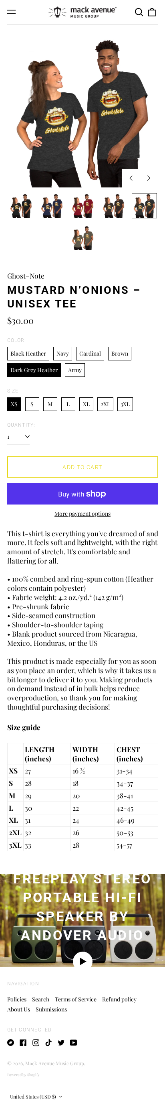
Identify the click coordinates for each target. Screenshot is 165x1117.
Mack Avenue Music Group (54, 1063)
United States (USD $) (33, 1096)
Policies (16, 999)
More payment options (82, 513)
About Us (18, 1009)
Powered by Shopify (23, 1074)
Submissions (51, 1009)
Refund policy (119, 999)
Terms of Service (76, 999)
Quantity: (21, 425)
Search (40, 999)
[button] (139, 12)
